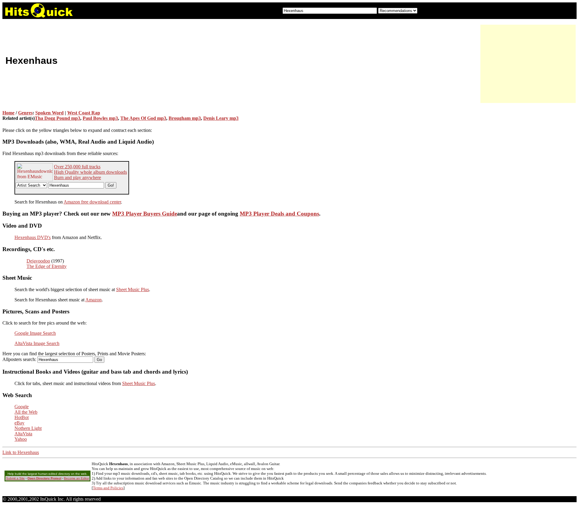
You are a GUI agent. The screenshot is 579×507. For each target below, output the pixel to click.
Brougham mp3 (185, 118)
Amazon (93, 299)
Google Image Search (35, 333)
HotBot (21, 417)
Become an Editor (76, 478)
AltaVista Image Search (36, 343)
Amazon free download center (92, 201)
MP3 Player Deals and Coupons (279, 213)
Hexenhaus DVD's (32, 237)
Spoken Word (49, 112)
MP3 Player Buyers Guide (144, 213)
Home (8, 112)
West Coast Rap (83, 112)
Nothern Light (28, 428)
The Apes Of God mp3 (143, 118)
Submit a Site (15, 478)
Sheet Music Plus (132, 289)
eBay (19, 422)
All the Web (25, 412)
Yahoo (20, 439)
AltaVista (23, 433)
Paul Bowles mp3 (100, 118)
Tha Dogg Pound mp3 (57, 118)
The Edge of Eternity (47, 266)
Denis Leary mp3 (221, 118)
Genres (25, 112)
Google (21, 406)
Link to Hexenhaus (20, 452)
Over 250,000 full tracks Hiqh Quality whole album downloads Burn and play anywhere (90, 172)
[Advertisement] (527, 63)
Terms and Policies (108, 488)
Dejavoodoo (38, 260)
